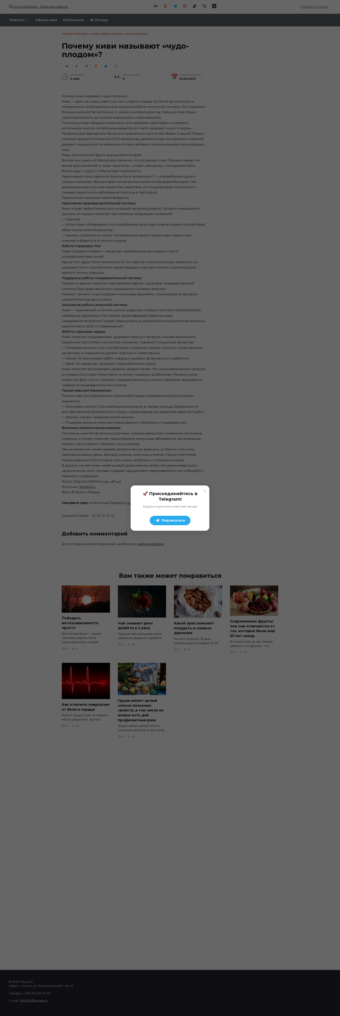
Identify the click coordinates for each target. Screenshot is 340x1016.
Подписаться (173, 520)
